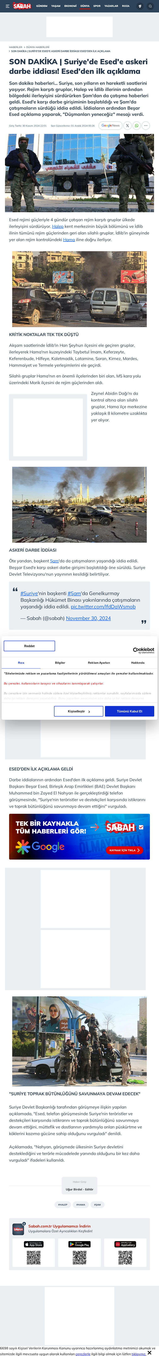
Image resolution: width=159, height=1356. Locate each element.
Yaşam (55, 5)
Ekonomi (70, 5)
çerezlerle (83, 1354)
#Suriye (29, 593)
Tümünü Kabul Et (129, 711)
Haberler (15, 47)
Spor (97, 5)
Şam (54, 560)
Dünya (85, 5)
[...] (146, 125)
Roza (125, 5)
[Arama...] (150, 6)
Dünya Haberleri (37, 47)
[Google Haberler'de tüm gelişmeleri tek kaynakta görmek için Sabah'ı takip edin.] (79, 839)
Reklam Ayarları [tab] (99, 662)
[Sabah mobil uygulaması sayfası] (19, 1228)
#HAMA (80, 1204)
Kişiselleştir (76, 711)
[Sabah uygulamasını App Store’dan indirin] (33, 1252)
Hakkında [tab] (138, 662)
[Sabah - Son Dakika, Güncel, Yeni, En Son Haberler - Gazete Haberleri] (22, 6)
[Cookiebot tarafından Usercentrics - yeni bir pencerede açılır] (136, 651)
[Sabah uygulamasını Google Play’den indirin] (79, 1252)
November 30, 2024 (88, 618)
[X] (127, 125)
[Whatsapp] (136, 125)
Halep (58, 226)
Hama (69, 239)
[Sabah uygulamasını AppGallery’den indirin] (125, 1252)
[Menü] (8, 6)
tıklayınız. (139, 1354)
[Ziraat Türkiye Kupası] (140, 6)
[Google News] (111, 125)
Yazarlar (111, 5)
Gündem (41, 5)
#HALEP (62, 1204)
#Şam (74, 593)
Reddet (29, 646)
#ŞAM (97, 1204)
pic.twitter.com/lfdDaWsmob (103, 606)
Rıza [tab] (21, 662)
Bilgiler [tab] (60, 662)
